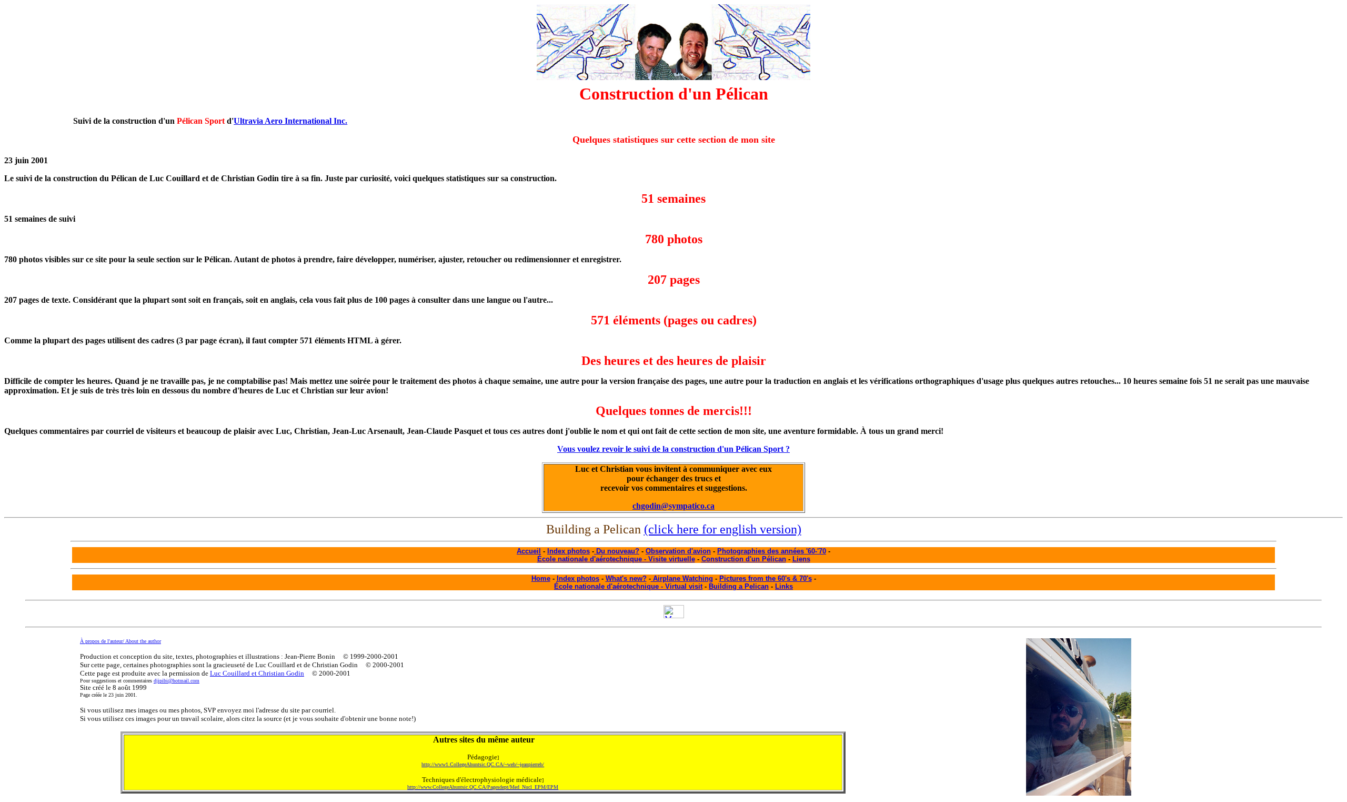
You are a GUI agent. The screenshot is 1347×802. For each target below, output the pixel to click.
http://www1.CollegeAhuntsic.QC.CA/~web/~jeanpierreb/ (482, 764)
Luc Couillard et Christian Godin (257, 673)
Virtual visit (683, 586)
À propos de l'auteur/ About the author (120, 641)
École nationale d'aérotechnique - (609, 586)
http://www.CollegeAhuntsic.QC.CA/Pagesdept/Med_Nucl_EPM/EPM (482, 787)
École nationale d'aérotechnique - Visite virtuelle (616, 559)
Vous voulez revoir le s (673, 448)
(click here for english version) (722, 529)
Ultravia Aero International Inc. (290, 120)
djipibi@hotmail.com (176, 681)
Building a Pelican (739, 586)
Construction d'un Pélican (743, 559)
